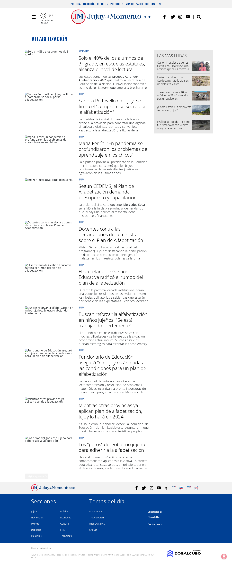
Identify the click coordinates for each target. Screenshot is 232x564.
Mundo (129, 4)
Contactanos (155, 524)
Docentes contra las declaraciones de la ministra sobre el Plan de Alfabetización (111, 234)
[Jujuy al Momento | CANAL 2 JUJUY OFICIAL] (166, 488)
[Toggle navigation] (34, 17)
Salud (139, 4)
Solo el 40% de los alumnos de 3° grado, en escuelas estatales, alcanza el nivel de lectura (112, 63)
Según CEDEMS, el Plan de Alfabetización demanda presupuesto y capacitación (108, 192)
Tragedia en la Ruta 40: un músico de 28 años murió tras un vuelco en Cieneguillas (172, 97)
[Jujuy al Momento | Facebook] (165, 17)
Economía (89, 4)
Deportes (102, 4)
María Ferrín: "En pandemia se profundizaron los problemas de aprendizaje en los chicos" (113, 149)
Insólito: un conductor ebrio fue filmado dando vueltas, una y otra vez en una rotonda (173, 126)
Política (75, 4)
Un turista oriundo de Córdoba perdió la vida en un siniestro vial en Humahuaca (173, 82)
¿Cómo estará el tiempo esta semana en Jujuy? (174, 108)
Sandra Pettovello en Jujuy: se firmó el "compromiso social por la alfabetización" (112, 106)
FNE (160, 4)
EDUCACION (96, 511)
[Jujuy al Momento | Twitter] (173, 17)
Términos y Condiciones (41, 548)
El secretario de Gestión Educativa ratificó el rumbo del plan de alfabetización (111, 277)
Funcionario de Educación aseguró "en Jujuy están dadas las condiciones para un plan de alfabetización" (112, 365)
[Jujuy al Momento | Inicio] (197, 501)
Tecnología (66, 535)
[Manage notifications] (224, 556)
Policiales (116, 4)
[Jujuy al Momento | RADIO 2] (189, 488)
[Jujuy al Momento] (53, 490)
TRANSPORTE (96, 517)
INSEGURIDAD (97, 523)
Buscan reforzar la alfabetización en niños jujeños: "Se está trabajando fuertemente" (113, 320)
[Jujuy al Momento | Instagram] (180, 17)
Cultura (150, 4)
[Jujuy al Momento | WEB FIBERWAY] (181, 488)
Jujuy (81, 94)
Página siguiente (36, 476)
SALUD (93, 529)
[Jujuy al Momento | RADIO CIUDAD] (196, 488)
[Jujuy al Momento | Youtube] (188, 17)
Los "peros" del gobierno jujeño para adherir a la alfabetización (112, 447)
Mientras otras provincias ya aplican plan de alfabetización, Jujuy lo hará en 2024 (110, 411)
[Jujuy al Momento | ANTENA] (174, 488)
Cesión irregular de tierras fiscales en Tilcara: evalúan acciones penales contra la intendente (173, 67)
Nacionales (84, 51)
